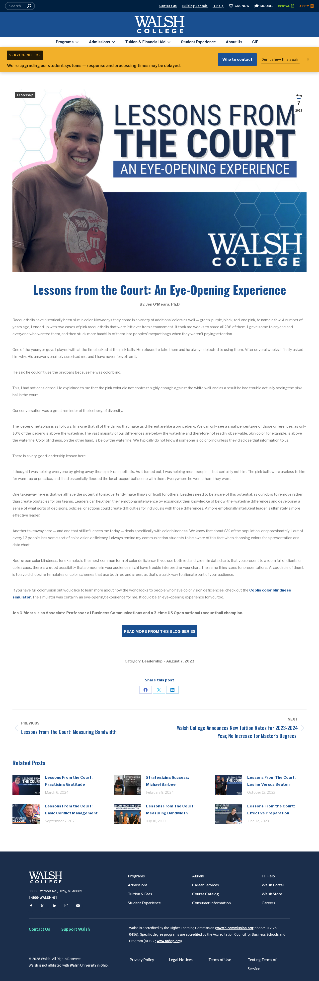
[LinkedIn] (172, 690)
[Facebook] (145, 690)
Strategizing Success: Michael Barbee (167, 781)
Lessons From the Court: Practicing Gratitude (68, 781)
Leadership (25, 95)
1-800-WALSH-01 (43, 898)
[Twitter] (42, 906)
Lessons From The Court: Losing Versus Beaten (271, 781)
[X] (159, 690)
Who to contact (237, 59)
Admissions (99, 42)
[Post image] (26, 785)
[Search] (29, 6)
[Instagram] (65, 906)
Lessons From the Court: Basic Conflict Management (71, 809)
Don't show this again (280, 59)
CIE (255, 42)
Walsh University (83, 965)
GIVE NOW (242, 6)
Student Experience (198, 42)
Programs (65, 42)
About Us (234, 42)
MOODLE (266, 6)
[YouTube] (77, 906)
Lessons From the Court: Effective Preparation (271, 809)
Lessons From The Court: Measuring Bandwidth (170, 809)
